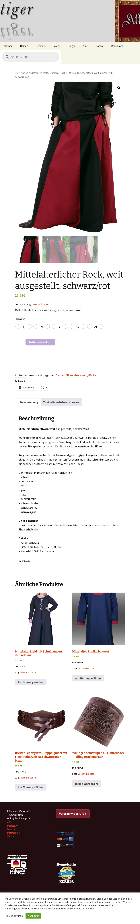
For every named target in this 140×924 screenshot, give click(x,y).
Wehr (57, 46)
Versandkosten (40, 304)
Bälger (71, 46)
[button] (119, 87)
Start (17, 72)
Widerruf (11, 829)
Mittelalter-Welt (39, 72)
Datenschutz (13, 832)
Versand (11, 836)
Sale (85, 46)
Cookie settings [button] (14, 915)
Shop (25, 72)
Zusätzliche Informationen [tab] (61, 402)
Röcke (63, 72)
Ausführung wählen (31, 682)
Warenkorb (117, 46)
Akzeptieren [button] (33, 915)
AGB (9, 822)
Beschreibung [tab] (29, 402)
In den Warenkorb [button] (86, 783)
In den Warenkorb (40, 342)
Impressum (12, 825)
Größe (20, 319)
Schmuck (41, 46)
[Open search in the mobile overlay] (30, 57)
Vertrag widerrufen (72, 814)
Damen (24, 46)
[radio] (24, 326)
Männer (8, 46)
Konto (99, 46)
